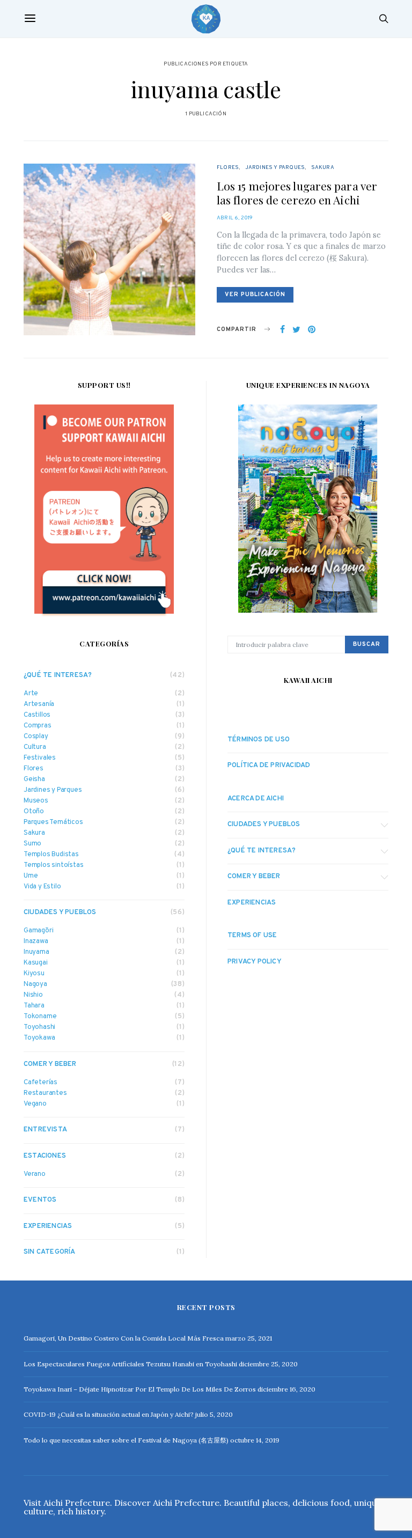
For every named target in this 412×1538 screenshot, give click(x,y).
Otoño (34, 811)
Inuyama (36, 952)
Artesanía (39, 704)
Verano (35, 1174)
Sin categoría (50, 1252)
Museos (36, 801)
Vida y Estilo (42, 887)
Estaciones (45, 1156)
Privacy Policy (254, 962)
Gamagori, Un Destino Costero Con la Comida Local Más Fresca (124, 1338)
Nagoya (35, 984)
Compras (38, 726)
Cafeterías (40, 1082)
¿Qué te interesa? (58, 675)
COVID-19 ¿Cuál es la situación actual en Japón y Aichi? (109, 1414)
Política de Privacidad (268, 765)
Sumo (32, 844)
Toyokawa (39, 1038)
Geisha (34, 779)
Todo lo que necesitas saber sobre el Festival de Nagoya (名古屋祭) (126, 1440)
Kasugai (36, 963)
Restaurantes (45, 1093)
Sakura (322, 167)
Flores (228, 167)
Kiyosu (34, 973)
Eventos (40, 1200)
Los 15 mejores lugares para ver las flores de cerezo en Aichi (297, 192)
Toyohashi (39, 1027)
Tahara (34, 1006)
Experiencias (48, 1226)
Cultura (35, 747)
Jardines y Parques (275, 167)
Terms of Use (252, 935)
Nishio (33, 995)
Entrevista (45, 1129)
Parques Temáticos (53, 822)
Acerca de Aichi (255, 798)
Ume (31, 876)
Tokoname (40, 1016)
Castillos (37, 715)
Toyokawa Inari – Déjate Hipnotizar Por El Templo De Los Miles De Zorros (140, 1389)
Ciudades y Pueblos (60, 912)
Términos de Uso (258, 739)
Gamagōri (38, 931)
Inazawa (36, 941)
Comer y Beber (50, 1064)
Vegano (35, 1104)
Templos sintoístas (53, 865)
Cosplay (36, 736)
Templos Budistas (51, 854)
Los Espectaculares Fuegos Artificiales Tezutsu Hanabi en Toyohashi (130, 1364)
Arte (31, 693)
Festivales (40, 758)
